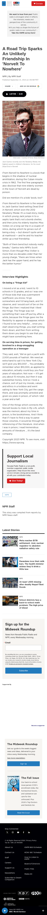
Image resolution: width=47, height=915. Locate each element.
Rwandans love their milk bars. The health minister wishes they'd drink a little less (31, 565)
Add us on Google (28, 86)
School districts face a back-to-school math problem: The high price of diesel (31, 604)
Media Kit (28, 874)
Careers (8, 863)
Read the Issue (23, 813)
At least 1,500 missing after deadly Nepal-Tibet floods (31, 584)
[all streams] (44, 911)
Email (7, 643)
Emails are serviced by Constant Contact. (21, 664)
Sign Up (23, 764)
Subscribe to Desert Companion (13, 879)
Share (7, 86)
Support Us (9, 868)
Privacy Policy (31, 840)
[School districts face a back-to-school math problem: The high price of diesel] (10, 601)
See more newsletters (16, 758)
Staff (7, 858)
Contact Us (9, 853)
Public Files (29, 869)
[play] (5, 910)
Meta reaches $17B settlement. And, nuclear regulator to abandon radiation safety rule (31, 544)
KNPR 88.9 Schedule (33, 847)
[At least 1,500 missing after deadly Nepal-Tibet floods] (10, 583)
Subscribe (23, 670)
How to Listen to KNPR (31, 858)
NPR (7, 495)
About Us (9, 847)
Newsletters (10, 873)
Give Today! (17, 481)
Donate (39, 4)
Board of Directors (32, 864)
